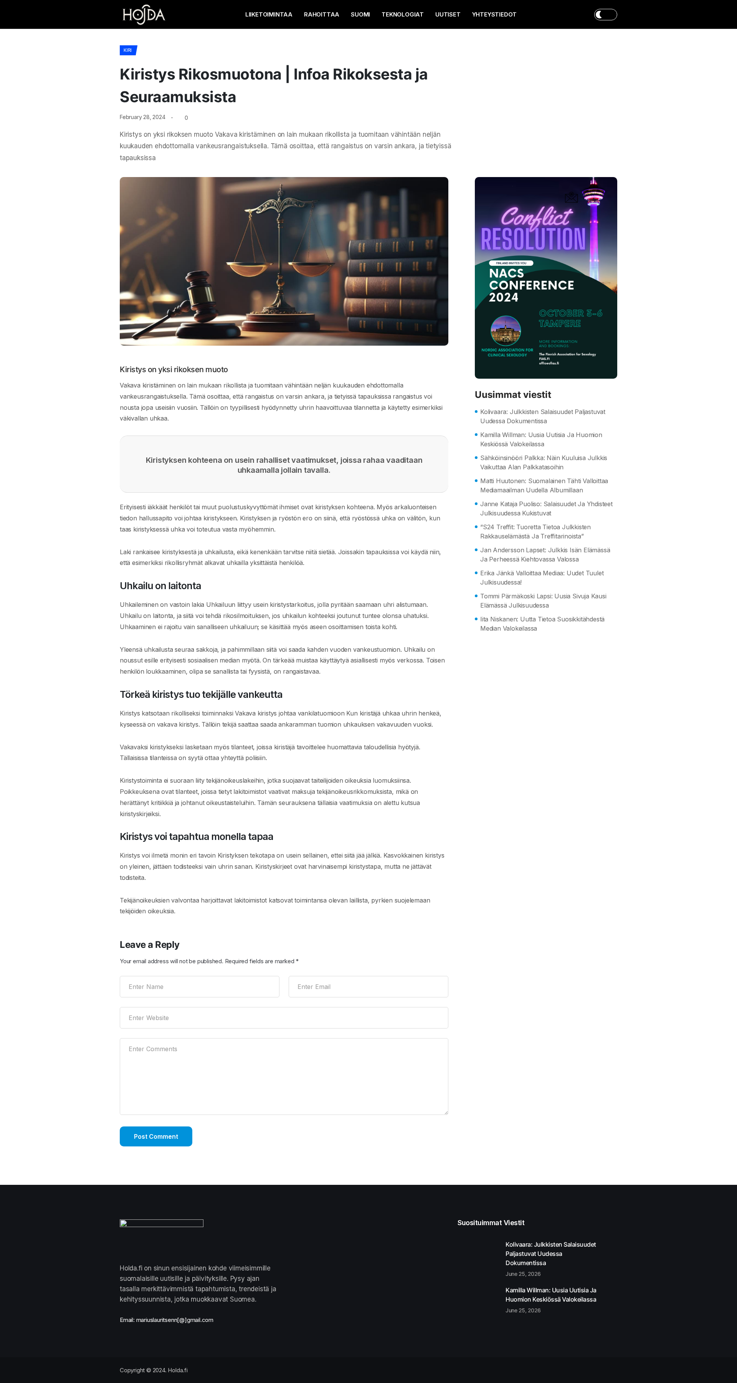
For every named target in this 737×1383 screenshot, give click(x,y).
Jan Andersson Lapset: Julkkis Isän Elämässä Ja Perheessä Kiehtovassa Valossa (545, 554)
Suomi (360, 14)
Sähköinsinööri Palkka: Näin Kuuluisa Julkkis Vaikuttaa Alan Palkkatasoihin (543, 462)
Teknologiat (403, 14)
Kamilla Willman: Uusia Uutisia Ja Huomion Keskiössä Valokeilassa (541, 439)
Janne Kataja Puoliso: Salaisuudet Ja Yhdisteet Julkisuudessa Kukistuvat (546, 508)
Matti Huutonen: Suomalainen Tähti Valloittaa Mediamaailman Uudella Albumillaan (544, 485)
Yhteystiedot (494, 14)
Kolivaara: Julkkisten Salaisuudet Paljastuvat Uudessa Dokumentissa (542, 416)
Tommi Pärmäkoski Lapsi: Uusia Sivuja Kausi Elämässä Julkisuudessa (543, 600)
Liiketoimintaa (268, 14)
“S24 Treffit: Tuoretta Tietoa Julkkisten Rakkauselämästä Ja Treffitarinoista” (535, 531)
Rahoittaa (321, 14)
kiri (128, 50)
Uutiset (448, 14)
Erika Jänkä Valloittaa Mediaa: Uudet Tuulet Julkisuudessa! (541, 577)
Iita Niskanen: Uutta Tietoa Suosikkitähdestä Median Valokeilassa (542, 623)
